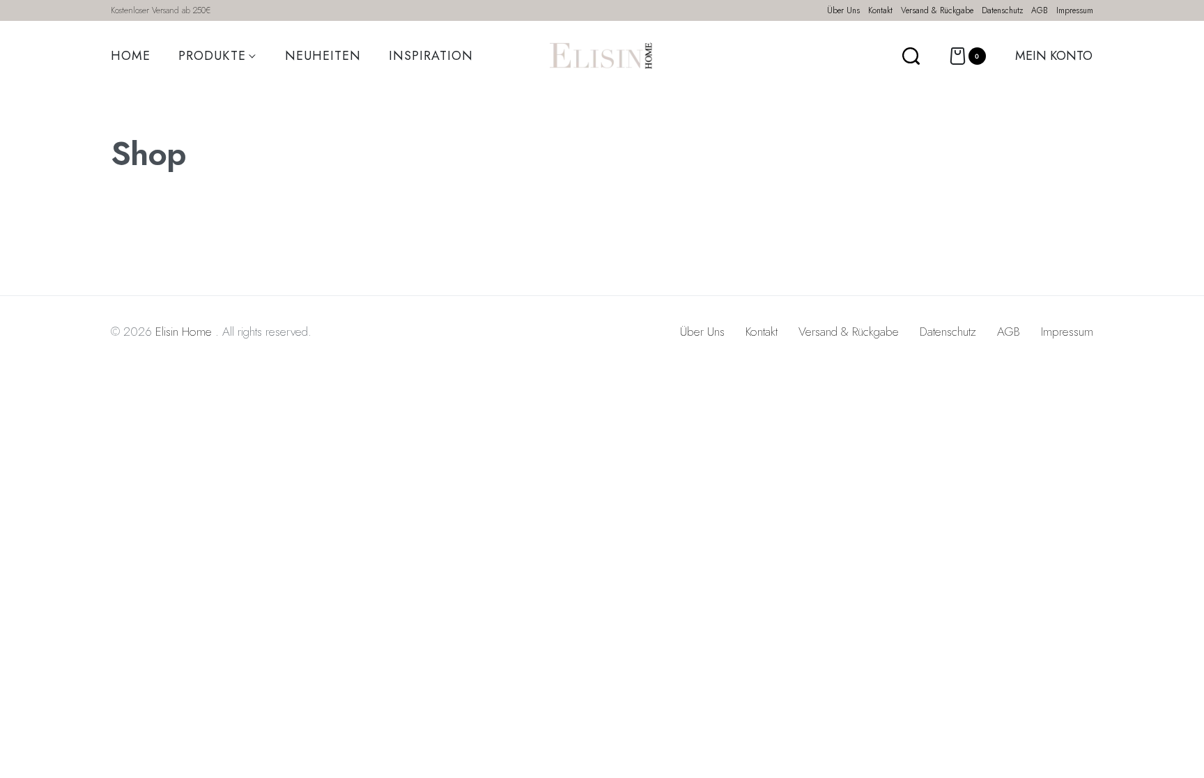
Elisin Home (185, 331)
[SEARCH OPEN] (911, 56)
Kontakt (762, 331)
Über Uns (702, 331)
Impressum (1067, 331)
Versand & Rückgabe (848, 331)
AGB (1008, 331)
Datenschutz (948, 331)
